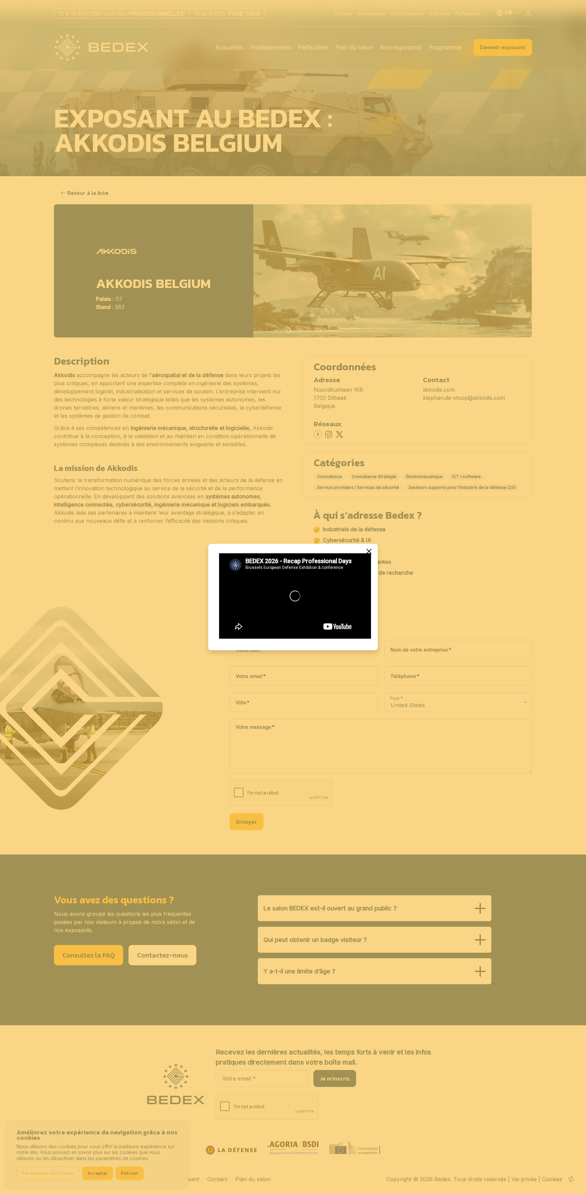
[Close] (369, 551)
